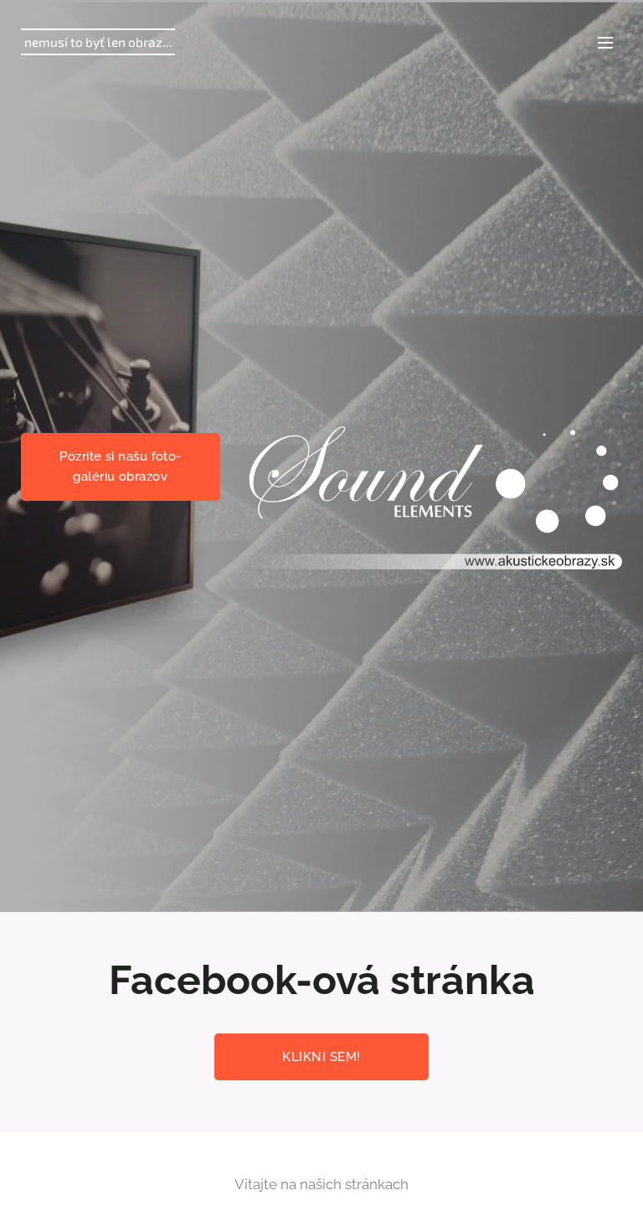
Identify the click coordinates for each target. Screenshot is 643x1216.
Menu (605, 42)
